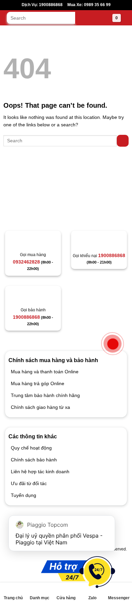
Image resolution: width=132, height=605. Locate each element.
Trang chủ (13, 598)
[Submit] (81, 18)
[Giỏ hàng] (108, 18)
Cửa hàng (66, 598)
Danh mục (39, 598)
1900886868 (111, 255)
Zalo (92, 598)
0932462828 (26, 262)
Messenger (119, 598)
